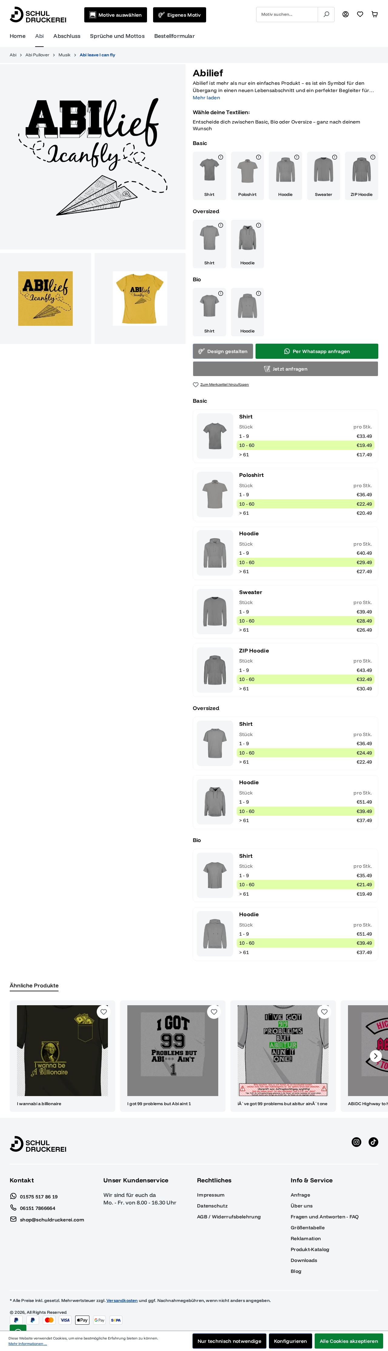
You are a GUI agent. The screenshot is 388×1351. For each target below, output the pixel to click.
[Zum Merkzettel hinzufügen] (104, 1012)
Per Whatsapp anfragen (321, 351)
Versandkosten (122, 1300)
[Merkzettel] (360, 14)
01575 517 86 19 (39, 1196)
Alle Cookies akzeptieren (349, 1341)
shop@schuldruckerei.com (52, 1219)
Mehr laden (206, 97)
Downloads (304, 1260)
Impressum (211, 1195)
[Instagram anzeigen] (356, 1144)
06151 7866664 (37, 1208)
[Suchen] (326, 14)
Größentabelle (308, 1227)
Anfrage (300, 1195)
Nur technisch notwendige (229, 1341)
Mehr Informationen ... (27, 1343)
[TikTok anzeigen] (373, 1144)
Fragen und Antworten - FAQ (325, 1217)
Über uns (302, 1206)
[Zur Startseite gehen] (38, 14)
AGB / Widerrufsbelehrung (229, 1217)
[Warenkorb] (374, 14)
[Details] (220, 158)
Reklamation (306, 1238)
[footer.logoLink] (38, 1143)
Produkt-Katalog (310, 1249)
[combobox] (287, 14)
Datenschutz (212, 1206)
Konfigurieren (290, 1341)
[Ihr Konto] (345, 14)
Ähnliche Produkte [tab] (34, 985)
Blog (296, 1271)
